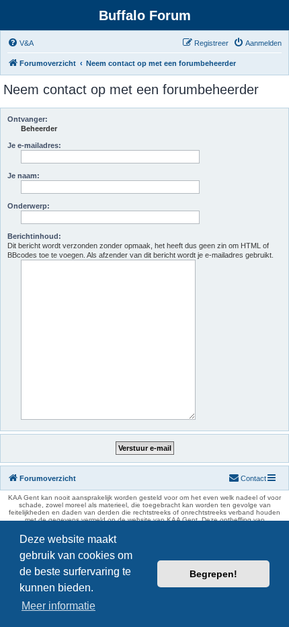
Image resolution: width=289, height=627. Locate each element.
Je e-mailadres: (34, 145)
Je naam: (23, 176)
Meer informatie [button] (58, 606)
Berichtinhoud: (34, 236)
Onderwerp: (28, 206)
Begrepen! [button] (213, 573)
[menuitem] (20, 43)
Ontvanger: (27, 119)
